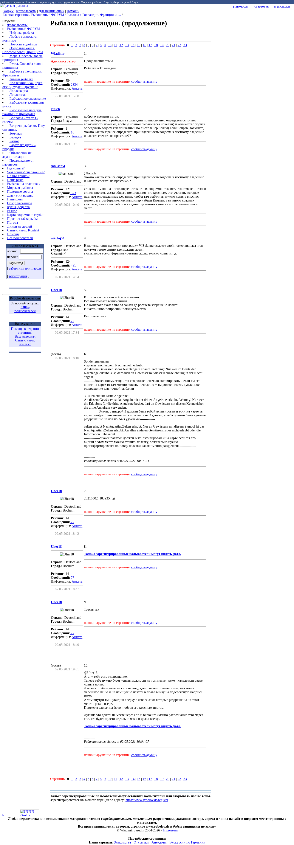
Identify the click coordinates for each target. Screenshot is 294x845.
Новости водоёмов (23, 44)
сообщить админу (144, 81)
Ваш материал (25, 336)
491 (73, 265)
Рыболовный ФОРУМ (47, 15)
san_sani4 (58, 166)
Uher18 (56, 290)
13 (127, 45)
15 (138, 45)
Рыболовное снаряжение (27, 98)
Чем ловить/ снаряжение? (26, 172)
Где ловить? (16, 168)
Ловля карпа (18, 91)
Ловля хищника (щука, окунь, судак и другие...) (22, 85)
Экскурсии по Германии (187, 842)
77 (72, 321)
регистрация (18, 276)
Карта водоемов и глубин (26, 215)
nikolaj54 (57, 238)
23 (185, 45)
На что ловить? (18, 176)
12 (121, 45)
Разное (14, 141)
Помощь (73, 11)
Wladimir (58, 53)
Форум (8, 11)
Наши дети (15, 199)
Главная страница (16, 15)
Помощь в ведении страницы (25, 330)
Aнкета (77, 88)
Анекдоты (159, 842)
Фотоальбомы (26, 11)
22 (179, 45)
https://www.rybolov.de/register (146, 800)
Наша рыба (15, 180)
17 (150, 45)
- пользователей (25, 309)
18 (156, 45)
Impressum (170, 830)
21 (173, 45)
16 (144, 45)
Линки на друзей (19, 226)
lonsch (55, 109)
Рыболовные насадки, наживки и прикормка (22, 112)
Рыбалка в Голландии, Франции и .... (94, 15)
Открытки (141, 842)
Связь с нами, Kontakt (23, 230)
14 (133, 45)
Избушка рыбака (21, 32)
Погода (12, 222)
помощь (242, 6)
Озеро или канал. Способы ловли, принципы (22, 50)
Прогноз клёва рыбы (22, 218)
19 (162, 45)
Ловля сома (17, 94)
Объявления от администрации (16, 154)
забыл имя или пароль (25, 268)
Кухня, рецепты (18, 207)
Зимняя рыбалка (21, 79)
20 (167, 45)
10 (109, 45)
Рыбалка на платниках (23, 184)
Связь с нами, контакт (25, 342)
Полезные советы (20, 191)
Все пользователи (20, 238)
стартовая (261, 6)
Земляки (15, 133)
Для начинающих (51, 11)
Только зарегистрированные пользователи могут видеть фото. (132, 554)
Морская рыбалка (20, 187)
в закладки (282, 6)
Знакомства (122, 842)
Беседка (15, 137)
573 (73, 193)
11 (115, 45)
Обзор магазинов (19, 203)
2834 (74, 84)
